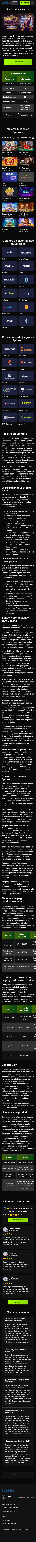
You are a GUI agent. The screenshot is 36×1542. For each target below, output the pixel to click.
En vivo (14, 137)
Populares (5, 137)
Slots (29, 137)
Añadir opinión (18, 1220)
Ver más (18, 1302)
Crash (22, 137)
